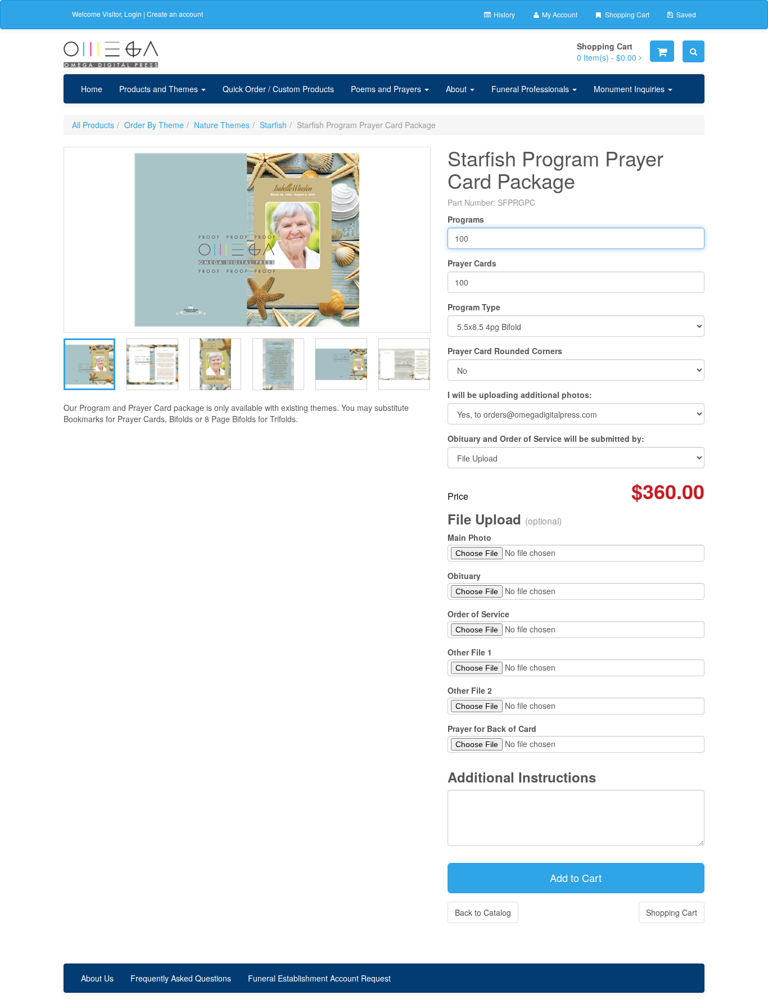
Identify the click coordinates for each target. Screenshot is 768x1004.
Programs (466, 219)
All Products (93, 124)
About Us (97, 978)
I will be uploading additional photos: (520, 394)
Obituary (464, 575)
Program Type (474, 307)
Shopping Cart (626, 14)
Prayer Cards (472, 263)
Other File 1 (470, 652)
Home (91, 88)
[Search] (693, 51)
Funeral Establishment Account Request (319, 978)
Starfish (273, 124)
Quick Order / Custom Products (278, 88)
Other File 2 (470, 690)
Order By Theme (154, 124)
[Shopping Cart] (662, 51)
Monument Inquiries (630, 88)
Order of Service (478, 613)
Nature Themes (222, 124)
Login (133, 14)
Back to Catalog (483, 912)
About (457, 88)
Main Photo (469, 537)
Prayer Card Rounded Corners (505, 350)
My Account (558, 14)
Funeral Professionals (531, 88)
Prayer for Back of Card (492, 728)
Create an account (175, 14)
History (503, 14)
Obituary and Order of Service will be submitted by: (546, 438)
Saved (685, 14)
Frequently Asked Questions (180, 978)
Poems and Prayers (387, 88)
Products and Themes (159, 88)
